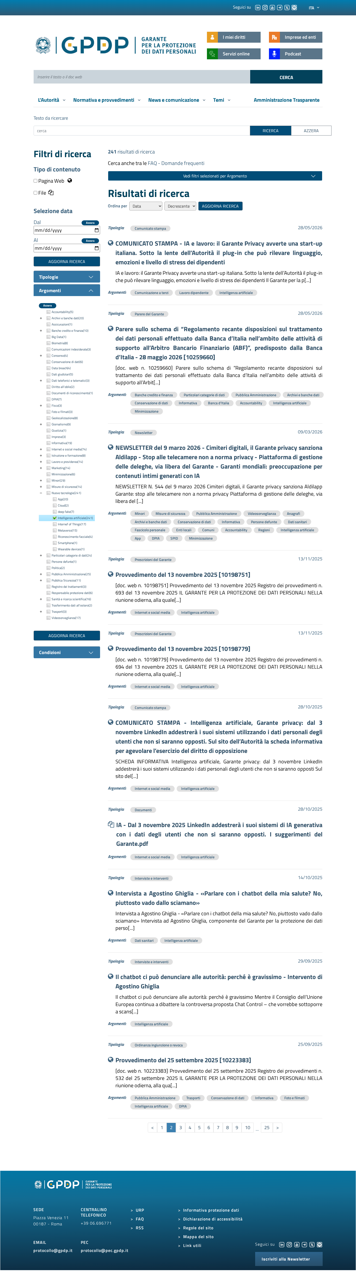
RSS (140, 1228)
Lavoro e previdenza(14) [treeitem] (67, 461)
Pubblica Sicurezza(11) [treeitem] (66, 580)
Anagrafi (293, 513)
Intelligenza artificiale (236, 292)
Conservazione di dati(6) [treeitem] (67, 361)
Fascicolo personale (150, 530)
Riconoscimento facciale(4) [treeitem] (75, 536)
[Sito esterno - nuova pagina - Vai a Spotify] (319, 1244)
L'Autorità (49, 100)
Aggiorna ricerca (66, 261)
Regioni (264, 530)
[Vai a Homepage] (73, 1190)
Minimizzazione (146, 411)
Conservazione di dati (151, 403)
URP (140, 1210)
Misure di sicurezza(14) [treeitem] (67, 486)
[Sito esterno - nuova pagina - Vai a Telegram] (304, 1244)
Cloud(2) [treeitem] (63, 505)
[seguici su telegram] (279, 7)
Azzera (90, 222)
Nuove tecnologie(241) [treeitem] (66, 492)
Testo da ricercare (51, 117)
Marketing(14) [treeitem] (61, 467)
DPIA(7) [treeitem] (57, 399)
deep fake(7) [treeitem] (66, 511)
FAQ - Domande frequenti (176, 163)
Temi (219, 100)
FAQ (140, 1219)
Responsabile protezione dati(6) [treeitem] (72, 592)
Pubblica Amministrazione (256, 395)
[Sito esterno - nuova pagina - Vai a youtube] (296, 1244)
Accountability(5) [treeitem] (62, 311)
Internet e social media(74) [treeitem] (69, 449)
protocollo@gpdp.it (53, 1250)
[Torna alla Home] (116, 44)
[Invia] (286, 77)
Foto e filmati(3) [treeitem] (62, 411)
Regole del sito (198, 1228)
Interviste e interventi (151, 878)
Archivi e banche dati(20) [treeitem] (68, 318)
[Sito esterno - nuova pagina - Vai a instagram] (289, 1244)
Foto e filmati (294, 1098)
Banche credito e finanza (154, 395)
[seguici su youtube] (272, 7)
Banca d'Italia (218, 403)
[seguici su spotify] (294, 7)
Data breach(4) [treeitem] (61, 368)
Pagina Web (51, 181)
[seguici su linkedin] (257, 7)
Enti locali (183, 530)
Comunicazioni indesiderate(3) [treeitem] (71, 349)
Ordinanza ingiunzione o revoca (159, 1045)
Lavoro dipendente (193, 292)
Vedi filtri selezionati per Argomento (215, 176)
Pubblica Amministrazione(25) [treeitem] (71, 574)
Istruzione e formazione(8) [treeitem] (68, 455)
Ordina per (117, 206)
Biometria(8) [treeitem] (60, 343)
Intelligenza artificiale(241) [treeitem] (75, 517)
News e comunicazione (174, 100)
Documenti (143, 810)
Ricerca (271, 130)
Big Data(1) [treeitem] (59, 336)
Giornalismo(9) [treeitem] (61, 424)
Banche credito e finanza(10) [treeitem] (70, 330)
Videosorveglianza (262, 513)
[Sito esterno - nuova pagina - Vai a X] (312, 1244)
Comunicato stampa (150, 228)
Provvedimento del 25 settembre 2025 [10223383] (183, 1060)
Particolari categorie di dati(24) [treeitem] (72, 555)
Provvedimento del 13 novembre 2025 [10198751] (182, 574)
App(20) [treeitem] (63, 499)
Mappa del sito (198, 1236)
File (41, 193)
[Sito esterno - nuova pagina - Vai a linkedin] (281, 1244)
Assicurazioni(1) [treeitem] (62, 324)
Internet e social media (152, 612)
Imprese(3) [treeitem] (59, 436)
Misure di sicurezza (170, 513)
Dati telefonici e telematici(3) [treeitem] (70, 380)
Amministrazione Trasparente (287, 100)
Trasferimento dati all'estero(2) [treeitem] (72, 605)
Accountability (251, 403)
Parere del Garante (149, 314)
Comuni (208, 530)
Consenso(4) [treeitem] (60, 355)
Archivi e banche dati (303, 395)
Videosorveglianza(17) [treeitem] (66, 617)
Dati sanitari (297, 521)
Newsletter (143, 432)
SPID (174, 538)
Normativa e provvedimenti (104, 100)
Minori (140, 513)
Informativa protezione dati (211, 1210)
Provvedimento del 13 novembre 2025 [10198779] (182, 648)
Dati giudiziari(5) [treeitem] (62, 374)
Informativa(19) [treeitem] (62, 442)
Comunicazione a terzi (151, 292)
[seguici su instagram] (265, 7)
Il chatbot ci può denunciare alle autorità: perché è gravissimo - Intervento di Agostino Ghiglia (219, 981)
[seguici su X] (287, 7)
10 (247, 1127)
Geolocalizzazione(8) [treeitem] (65, 417)
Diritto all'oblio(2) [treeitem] (63, 386)
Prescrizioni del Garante (153, 559)
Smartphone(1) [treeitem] (67, 542)
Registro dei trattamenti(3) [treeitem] (69, 586)
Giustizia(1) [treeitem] (59, 430)
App (138, 538)
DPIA (155, 538)
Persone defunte (264, 521)
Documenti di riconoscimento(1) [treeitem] (72, 393)
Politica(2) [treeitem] (58, 567)
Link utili (192, 1245)
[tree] (67, 465)
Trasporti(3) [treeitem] (59, 611)
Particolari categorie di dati (204, 395)
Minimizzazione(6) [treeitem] (63, 474)
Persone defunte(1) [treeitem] (64, 561)
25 (266, 1127)
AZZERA (311, 130)
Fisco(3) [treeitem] (57, 405)
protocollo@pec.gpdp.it (104, 1250)
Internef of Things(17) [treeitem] (72, 524)
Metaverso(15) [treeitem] (67, 530)
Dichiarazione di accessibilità (213, 1219)
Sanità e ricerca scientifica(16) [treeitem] (71, 599)
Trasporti (193, 1098)
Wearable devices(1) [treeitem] (71, 549)
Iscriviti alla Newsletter (286, 1259)
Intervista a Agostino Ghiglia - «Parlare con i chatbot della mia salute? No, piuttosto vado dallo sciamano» (219, 897)
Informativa (188, 403)
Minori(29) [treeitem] (58, 480)
